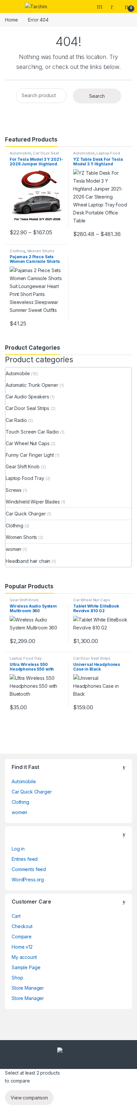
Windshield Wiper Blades (33, 501)
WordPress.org (28, 879)
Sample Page (26, 967)
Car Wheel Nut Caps (27, 443)
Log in (18, 849)
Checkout (22, 926)
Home (11, 20)
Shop (17, 977)
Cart (16, 916)
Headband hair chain (28, 561)
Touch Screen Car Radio (32, 432)
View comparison (29, 1097)
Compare (22, 936)
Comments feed (29, 869)
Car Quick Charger (26, 513)
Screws (14, 490)
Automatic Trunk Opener (32, 385)
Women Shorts (41, 251)
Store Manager (28, 988)
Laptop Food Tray (96, 155)
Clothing (17, 251)
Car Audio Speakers (27, 396)
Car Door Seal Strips (34, 155)
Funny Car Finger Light (30, 455)
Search (100, 6)
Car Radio (16, 420)
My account (24, 957)
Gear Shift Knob (23, 466)
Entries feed (25, 859)
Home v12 (22, 947)
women (13, 549)
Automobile (20, 153)
